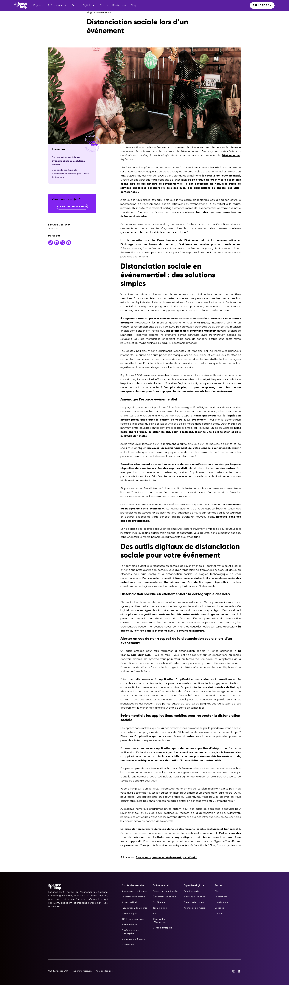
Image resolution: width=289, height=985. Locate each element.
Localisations (221, 902)
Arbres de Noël (129, 902)
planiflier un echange (72, 207)
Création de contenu (194, 902)
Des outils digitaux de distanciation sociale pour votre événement (70, 174)
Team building (160, 908)
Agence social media (194, 908)
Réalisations (119, 5)
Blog (133, 5)
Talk (155, 914)
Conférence (159, 902)
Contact (219, 914)
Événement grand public (165, 891)
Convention (128, 945)
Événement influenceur (164, 897)
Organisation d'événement (159, 920)
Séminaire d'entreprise (133, 939)
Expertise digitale (192, 891)
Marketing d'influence (194, 897)
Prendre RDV (262, 5)
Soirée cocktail (129, 925)
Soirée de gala (129, 914)
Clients (104, 5)
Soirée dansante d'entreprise (130, 932)
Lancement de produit (133, 897)
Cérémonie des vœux (133, 919)
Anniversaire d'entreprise (134, 891)
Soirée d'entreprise (162, 928)
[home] (20, 5)
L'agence (219, 908)
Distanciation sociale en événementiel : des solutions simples (68, 161)
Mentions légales (104, 971)
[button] (57, 5)
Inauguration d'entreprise (134, 908)
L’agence (38, 5)
